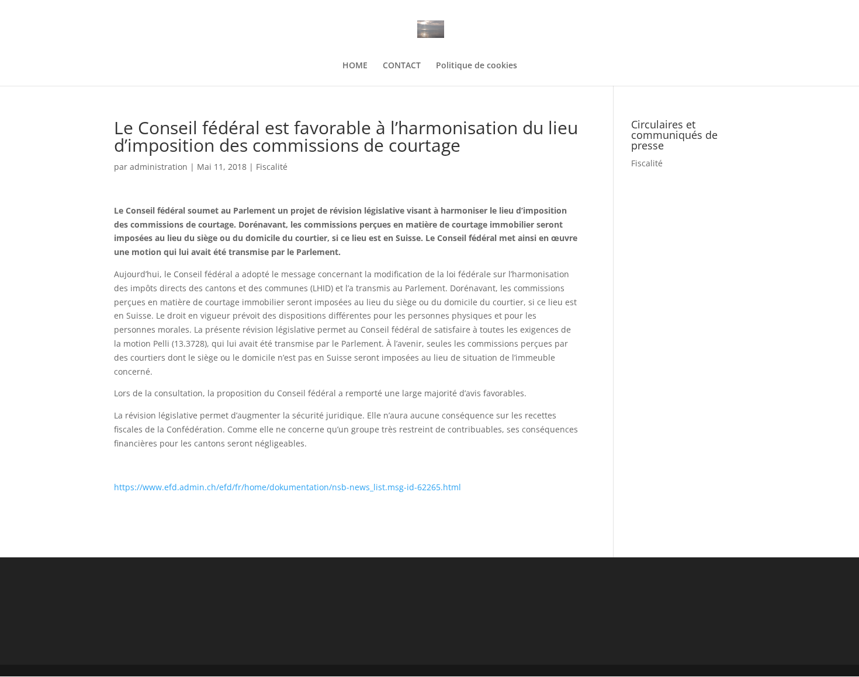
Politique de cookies (476, 66)
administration (159, 166)
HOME (355, 66)
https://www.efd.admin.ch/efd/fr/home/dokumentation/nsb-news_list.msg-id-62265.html (287, 487)
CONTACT (402, 66)
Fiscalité (272, 166)
